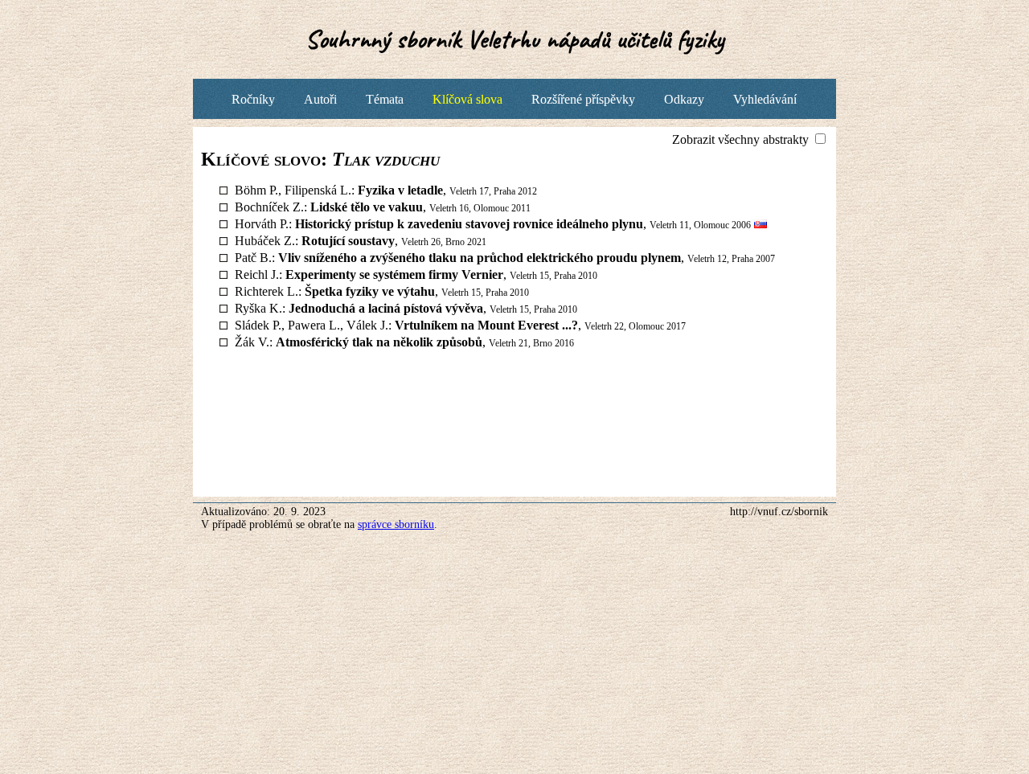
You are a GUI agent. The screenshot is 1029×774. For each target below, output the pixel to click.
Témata (385, 99)
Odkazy (684, 99)
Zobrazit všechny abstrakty (742, 139)
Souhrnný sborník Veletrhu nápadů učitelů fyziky (514, 39)
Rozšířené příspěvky (583, 99)
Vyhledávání (765, 99)
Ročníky (253, 99)
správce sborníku (396, 524)
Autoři (320, 99)
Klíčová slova (467, 99)
